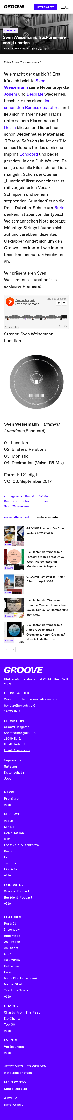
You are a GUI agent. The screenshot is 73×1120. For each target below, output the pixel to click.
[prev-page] (6, 649)
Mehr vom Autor (48, 517)
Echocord (28, 154)
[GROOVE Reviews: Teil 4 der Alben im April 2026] (14, 584)
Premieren (10, 30)
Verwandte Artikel (16, 517)
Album (8, 544)
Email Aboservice (17, 750)
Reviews (9, 568)
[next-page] (13, 649)
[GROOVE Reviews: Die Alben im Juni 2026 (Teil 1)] (14, 536)
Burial (59, 208)
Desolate (35, 94)
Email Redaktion (16, 744)
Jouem (10, 94)
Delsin (10, 128)
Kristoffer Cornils (18, 48)
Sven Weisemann (16, 505)
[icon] (65, 7)
